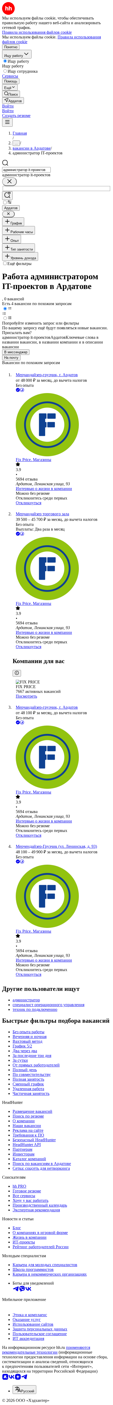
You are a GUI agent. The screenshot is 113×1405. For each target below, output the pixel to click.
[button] (8, 106)
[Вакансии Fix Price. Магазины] (62, 425)
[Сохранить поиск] (7, 195)
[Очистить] (9, 181)
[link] (11, 94)
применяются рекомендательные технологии (46, 1349)
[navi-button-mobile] (7, 122)
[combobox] (26, 170)
